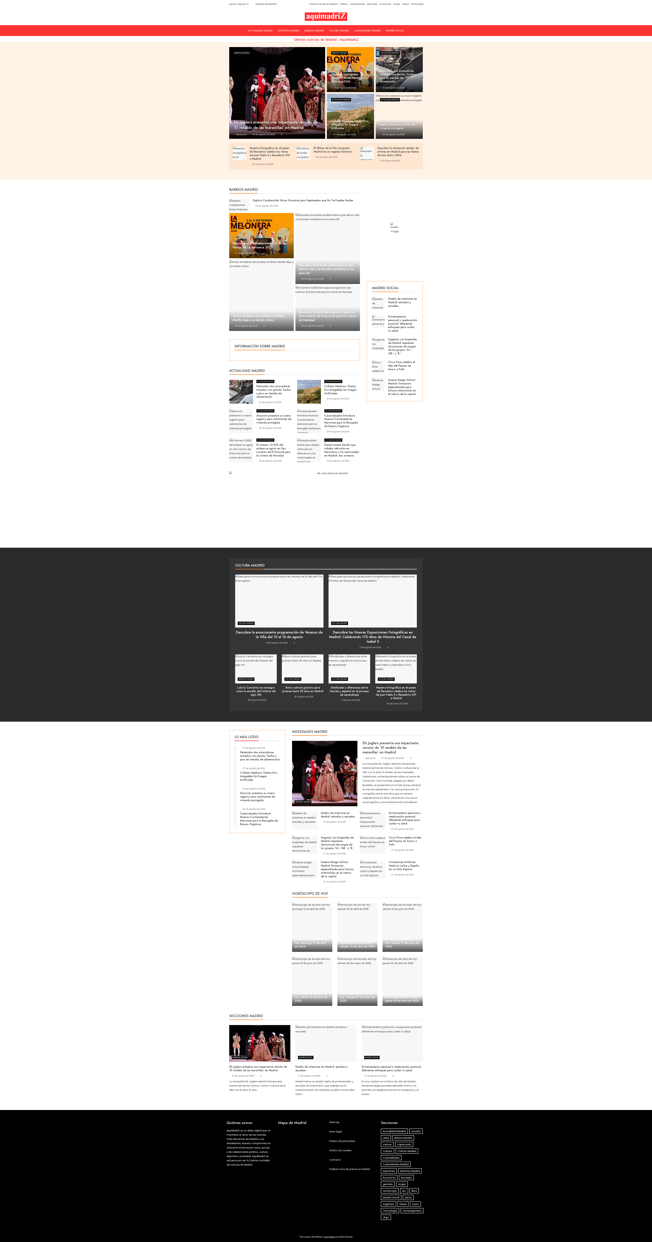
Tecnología (417, 4)
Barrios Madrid (314, 30)
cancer (387, 1144)
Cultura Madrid (339, 30)
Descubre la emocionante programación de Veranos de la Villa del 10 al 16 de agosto (279, 634)
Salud (405, 4)
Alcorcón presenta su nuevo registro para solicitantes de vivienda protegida (273, 419)
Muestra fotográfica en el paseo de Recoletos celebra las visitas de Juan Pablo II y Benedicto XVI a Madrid (270, 153)
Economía (385, 4)
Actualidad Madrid (260, 30)
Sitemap (334, 1122)
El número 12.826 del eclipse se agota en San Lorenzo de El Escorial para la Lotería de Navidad (327, 316)
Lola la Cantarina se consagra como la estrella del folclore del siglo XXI (256, 691)
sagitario (388, 1204)
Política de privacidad (342, 1141)
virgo (386, 1217)
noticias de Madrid (241, 1164)
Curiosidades (357, 4)
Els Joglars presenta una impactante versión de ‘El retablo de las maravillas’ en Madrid (390, 748)
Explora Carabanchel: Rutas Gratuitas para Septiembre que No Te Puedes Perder (303, 200)
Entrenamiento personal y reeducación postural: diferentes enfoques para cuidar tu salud (402, 324)
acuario (416, 1131)
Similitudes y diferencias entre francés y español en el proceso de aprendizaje (349, 691)
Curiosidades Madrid (367, 30)
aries (386, 1138)
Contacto (335, 1159)
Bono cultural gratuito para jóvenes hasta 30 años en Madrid (302, 689)
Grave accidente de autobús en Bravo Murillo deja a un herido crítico (259, 318)
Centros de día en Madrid (323, 4)
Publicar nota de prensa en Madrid (349, 1169)
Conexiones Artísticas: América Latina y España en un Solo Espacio (404, 865)
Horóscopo (390, 1191)
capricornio (404, 1144)
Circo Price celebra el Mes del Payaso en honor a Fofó (401, 365)
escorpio (406, 1177)
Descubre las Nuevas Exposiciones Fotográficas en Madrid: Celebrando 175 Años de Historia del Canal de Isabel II (372, 637)
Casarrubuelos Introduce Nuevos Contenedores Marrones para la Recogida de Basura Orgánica (341, 421)
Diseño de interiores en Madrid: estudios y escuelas (402, 302)
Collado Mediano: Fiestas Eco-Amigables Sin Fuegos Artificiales (340, 389)
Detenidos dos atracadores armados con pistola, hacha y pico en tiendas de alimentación (273, 391)
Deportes (372, 4)
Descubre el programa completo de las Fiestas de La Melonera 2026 (259, 245)
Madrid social (395, 30)
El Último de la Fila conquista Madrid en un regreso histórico (333, 150)
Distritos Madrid (288, 30)
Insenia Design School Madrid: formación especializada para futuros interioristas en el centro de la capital (402, 387)
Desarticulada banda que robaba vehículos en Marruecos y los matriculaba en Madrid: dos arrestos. (341, 450)
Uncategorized (412, 1210)
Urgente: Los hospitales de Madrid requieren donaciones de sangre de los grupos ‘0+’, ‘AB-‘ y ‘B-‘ (402, 346)
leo (404, 1191)
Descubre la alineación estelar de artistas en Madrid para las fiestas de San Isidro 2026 (398, 151)
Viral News (329, 1236)
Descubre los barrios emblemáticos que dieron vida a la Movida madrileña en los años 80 (326, 269)
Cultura (344, 4)
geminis (388, 1184)
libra (414, 1191)
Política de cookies (340, 1150)
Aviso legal (335, 1131)
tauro (415, 1204)
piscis (408, 1197)
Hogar (396, 4)
